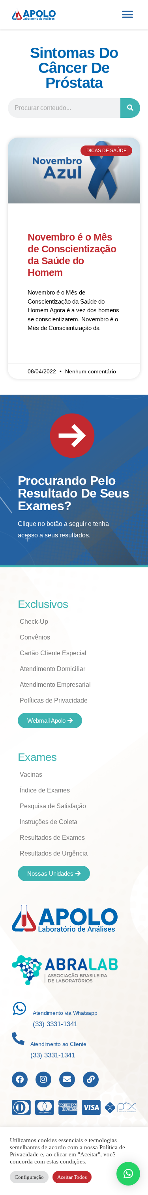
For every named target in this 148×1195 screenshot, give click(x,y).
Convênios (35, 637)
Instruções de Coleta (48, 821)
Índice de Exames (45, 790)
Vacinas (31, 774)
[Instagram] (43, 1079)
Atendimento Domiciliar (52, 669)
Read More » (44, 351)
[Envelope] (67, 1079)
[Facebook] (20, 1079)
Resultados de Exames (52, 837)
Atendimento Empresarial (55, 684)
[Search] (130, 108)
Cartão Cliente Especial (53, 653)
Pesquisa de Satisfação (53, 806)
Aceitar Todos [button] (72, 1177)
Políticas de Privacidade (54, 700)
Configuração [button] (29, 1177)
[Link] (91, 1079)
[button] (127, 15)
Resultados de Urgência (54, 853)
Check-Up (34, 621)
